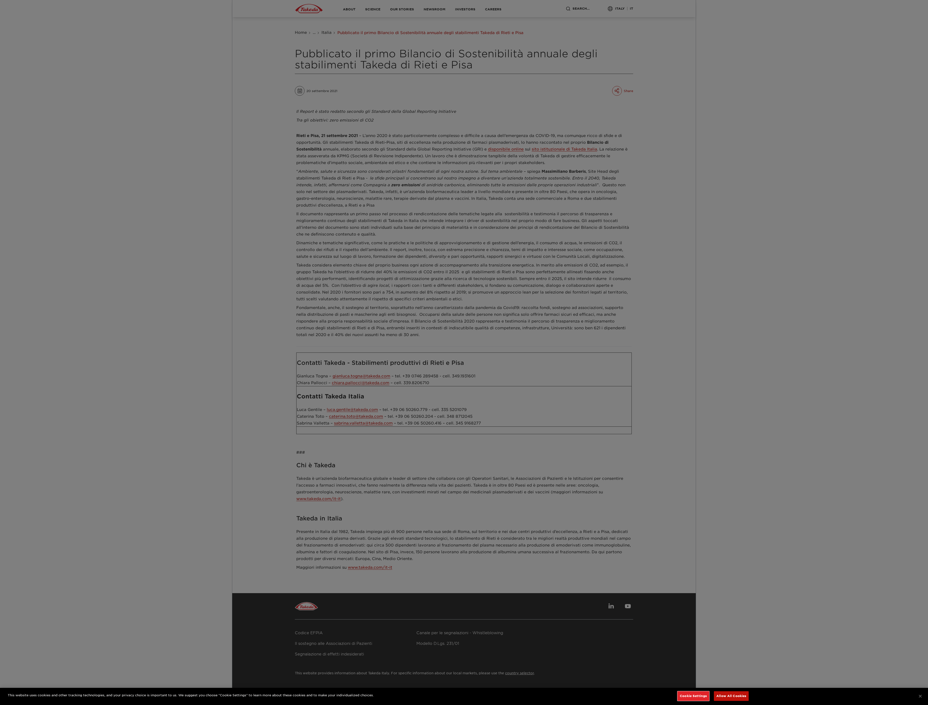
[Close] (920, 696)
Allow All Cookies (731, 696)
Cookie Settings (693, 696)
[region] (464, 696)
